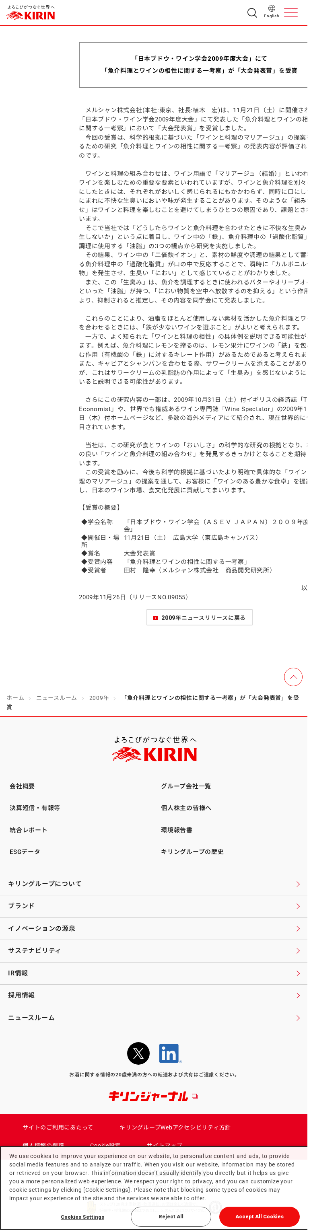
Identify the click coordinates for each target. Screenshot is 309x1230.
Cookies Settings (82, 1217)
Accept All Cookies (259, 1217)
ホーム (15, 698)
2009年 (99, 698)
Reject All (171, 1217)
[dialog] (154, 1188)
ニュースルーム (56, 698)
